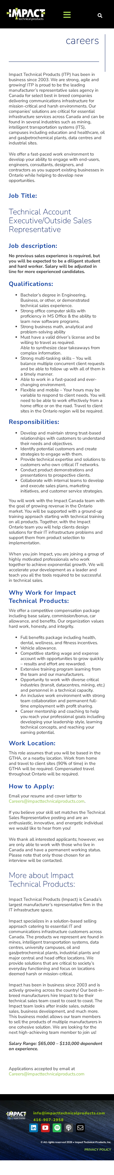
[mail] (80, 1127)
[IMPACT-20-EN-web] (16, 1113)
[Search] (100, 16)
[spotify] (57, 1127)
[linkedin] (33, 1127)
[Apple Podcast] (68, 1127)
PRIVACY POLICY (97, 1149)
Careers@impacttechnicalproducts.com (46, 801)
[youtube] (45, 1127)
